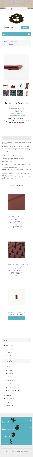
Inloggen (20, 5)
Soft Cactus (9, 345)
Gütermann (9, 352)
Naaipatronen (10, 398)
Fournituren (9, 395)
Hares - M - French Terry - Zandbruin (16, 264)
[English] (13, 2)
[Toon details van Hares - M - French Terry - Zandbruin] (16, 249)
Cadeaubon (9, 405)
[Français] (18, 2)
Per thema (11, 383)
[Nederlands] (15, 2)
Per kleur (10, 387)
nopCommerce (19, 454)
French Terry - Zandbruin (16, 217)
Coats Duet (9, 356)
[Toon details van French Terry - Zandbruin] (16, 202)
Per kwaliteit (11, 377)
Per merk (10, 373)
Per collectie (11, 370)
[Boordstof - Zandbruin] (6, 86)
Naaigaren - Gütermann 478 (16, 312)
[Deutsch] (20, 2)
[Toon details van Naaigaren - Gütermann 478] (16, 297)
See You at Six (18, 113)
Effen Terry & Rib (13, 390)
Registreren (13, 5)
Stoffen (8, 366)
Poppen (8, 402)
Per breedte (11, 380)
